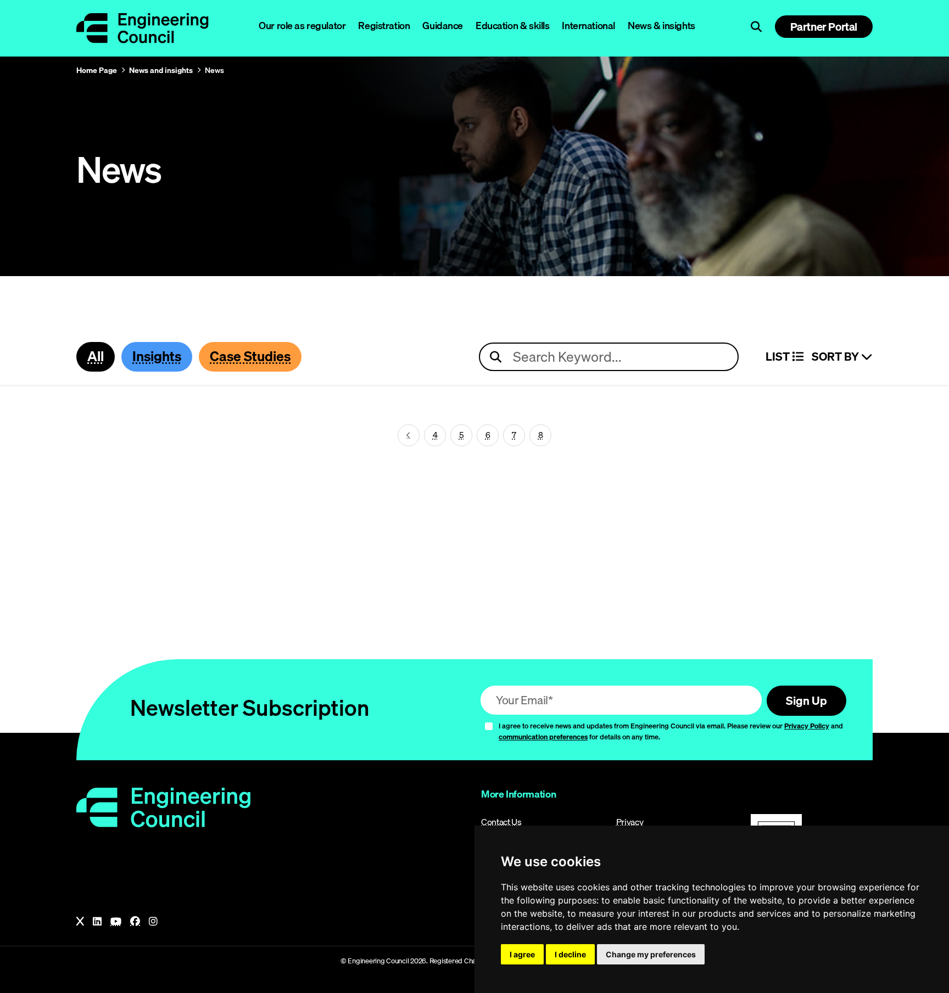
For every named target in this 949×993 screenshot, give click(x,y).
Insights (156, 356)
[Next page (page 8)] (409, 435)
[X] (80, 922)
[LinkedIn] (97, 922)
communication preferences (543, 736)
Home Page (96, 70)
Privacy (630, 822)
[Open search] (756, 27)
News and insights (161, 70)
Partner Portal (823, 26)
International (588, 25)
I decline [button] (570, 954)
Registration (384, 25)
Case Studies (250, 356)
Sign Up (806, 700)
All (95, 356)
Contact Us (501, 822)
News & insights (661, 25)
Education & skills (512, 25)
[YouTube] (115, 922)
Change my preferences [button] (651, 954)
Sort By (836, 357)
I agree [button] (522, 954)
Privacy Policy (806, 725)
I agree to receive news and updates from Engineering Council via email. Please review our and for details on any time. (671, 731)
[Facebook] (135, 922)
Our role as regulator (302, 25)
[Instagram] (153, 922)
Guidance (442, 25)
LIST (779, 357)
